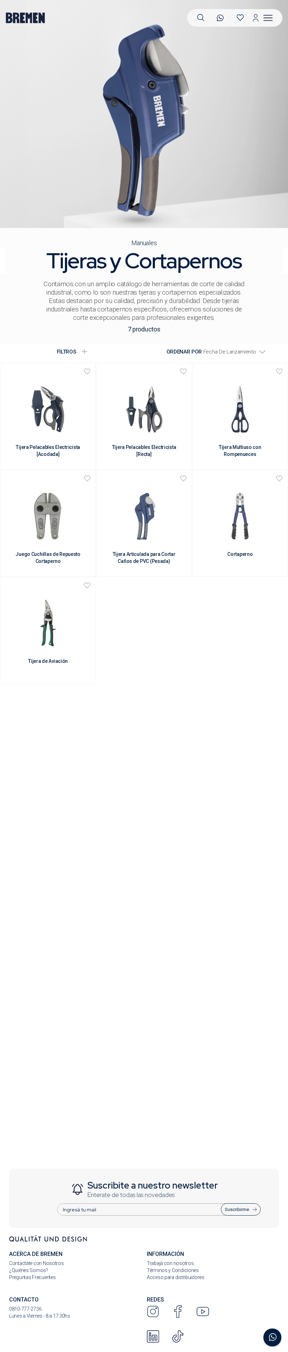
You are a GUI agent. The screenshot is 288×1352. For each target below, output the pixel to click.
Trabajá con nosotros (170, 1263)
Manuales (144, 243)
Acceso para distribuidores (175, 1277)
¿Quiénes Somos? (28, 1270)
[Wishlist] (240, 17)
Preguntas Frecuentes (32, 1277)
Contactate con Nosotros (36, 1263)
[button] (200, 17)
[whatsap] (220, 18)
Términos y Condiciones (173, 1270)
